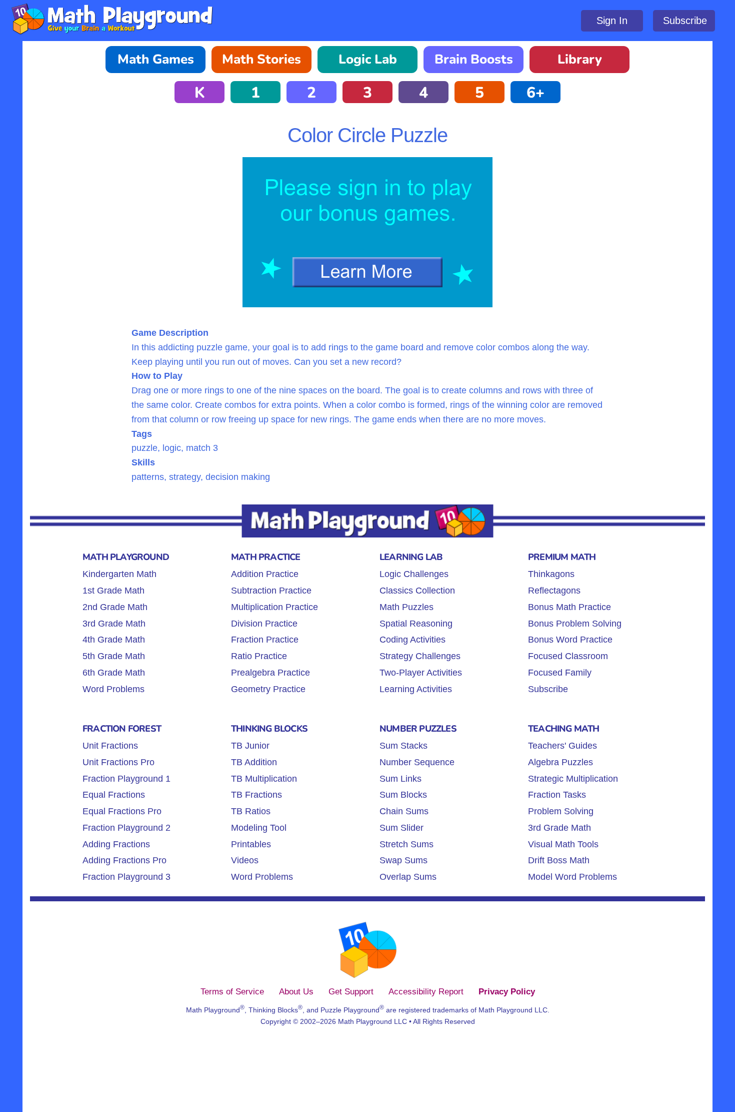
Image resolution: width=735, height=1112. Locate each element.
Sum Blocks (403, 795)
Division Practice (264, 624)
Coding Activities (413, 640)
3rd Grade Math (114, 624)
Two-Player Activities (421, 673)
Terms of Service (232, 991)
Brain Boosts (473, 59)
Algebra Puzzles (560, 762)
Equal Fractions (113, 795)
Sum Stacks (404, 746)
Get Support (351, 991)
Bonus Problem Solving (575, 624)
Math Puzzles (407, 607)
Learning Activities (416, 689)
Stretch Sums (407, 844)
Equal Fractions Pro (122, 811)
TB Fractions (256, 795)
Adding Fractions (116, 844)
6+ (535, 93)
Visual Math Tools (563, 844)
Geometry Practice (268, 689)
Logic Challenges (414, 574)
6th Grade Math (113, 673)
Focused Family (560, 673)
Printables (251, 844)
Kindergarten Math (119, 574)
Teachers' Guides (562, 746)
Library (580, 59)
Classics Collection (417, 591)
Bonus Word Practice (570, 640)
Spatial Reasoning (416, 624)
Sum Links (401, 779)
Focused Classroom (568, 656)
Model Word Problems (572, 877)
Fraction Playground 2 (126, 828)
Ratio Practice (259, 656)
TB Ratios (250, 811)
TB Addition (254, 762)
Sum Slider (402, 828)
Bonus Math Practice (569, 607)
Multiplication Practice (274, 607)
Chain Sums (404, 811)
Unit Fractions (110, 746)
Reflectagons (554, 591)
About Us (296, 991)
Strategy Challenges (420, 656)
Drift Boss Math (559, 860)
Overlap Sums (408, 877)
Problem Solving (561, 811)
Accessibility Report (426, 991)
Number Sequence (417, 762)
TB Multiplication (264, 779)
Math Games (156, 59)
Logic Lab (367, 59)
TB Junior (250, 746)
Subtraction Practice (271, 591)
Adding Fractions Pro (124, 860)
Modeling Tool (258, 828)
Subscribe (685, 20)
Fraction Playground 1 (126, 779)
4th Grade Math (113, 640)
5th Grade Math (113, 656)
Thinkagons (551, 574)
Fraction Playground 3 (126, 877)
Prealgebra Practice (270, 673)
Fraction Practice (264, 640)
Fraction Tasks (557, 795)
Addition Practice (264, 574)
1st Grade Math (113, 591)
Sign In (612, 20)
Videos (244, 860)
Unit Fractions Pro (118, 762)
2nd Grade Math (115, 607)
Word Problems (113, 689)
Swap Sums (404, 860)
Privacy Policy (506, 991)
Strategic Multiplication (573, 779)
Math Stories (261, 59)
